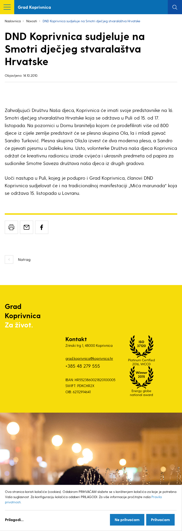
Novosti (31, 21)
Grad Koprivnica (34, 6)
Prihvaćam (160, 519)
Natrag (24, 259)
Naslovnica (13, 21)
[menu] (7, 7)
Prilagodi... (14, 519)
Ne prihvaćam (127, 519)
